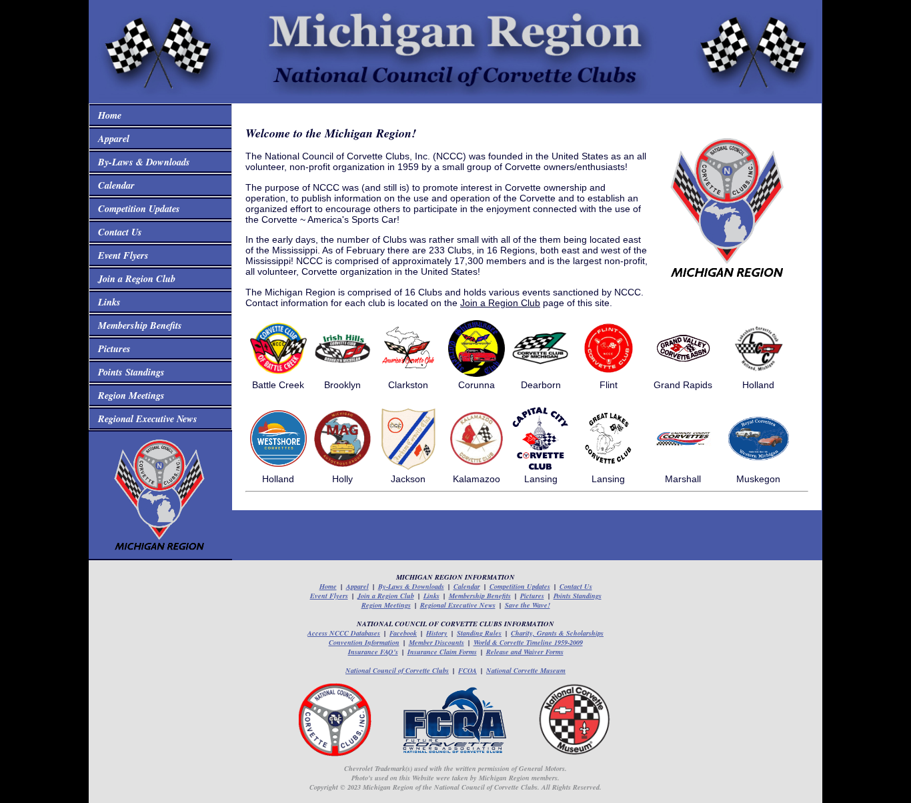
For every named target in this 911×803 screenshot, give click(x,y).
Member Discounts (436, 642)
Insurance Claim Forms (442, 651)
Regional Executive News (144, 419)
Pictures (111, 348)
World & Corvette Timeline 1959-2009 (528, 642)
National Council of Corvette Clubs (397, 670)
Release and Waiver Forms (525, 651)
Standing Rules (479, 633)
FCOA (467, 670)
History (436, 633)
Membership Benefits (137, 325)
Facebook (403, 633)
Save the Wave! (527, 605)
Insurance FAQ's (373, 651)
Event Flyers (120, 255)
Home (106, 115)
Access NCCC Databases (343, 633)
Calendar (113, 185)
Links (106, 302)
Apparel (110, 138)
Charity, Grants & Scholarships (557, 633)
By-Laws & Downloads (141, 162)
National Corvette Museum (526, 670)
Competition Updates (136, 208)
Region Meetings (128, 395)
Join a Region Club (133, 278)
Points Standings (128, 372)
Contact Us (117, 232)
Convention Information (364, 642)
